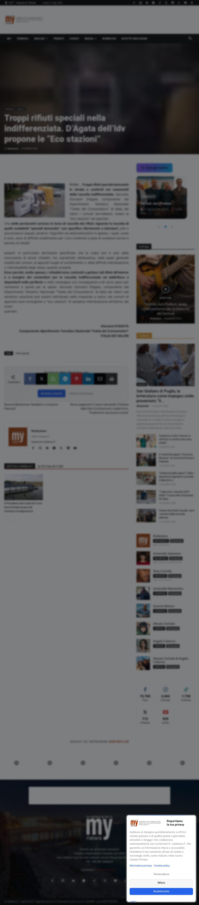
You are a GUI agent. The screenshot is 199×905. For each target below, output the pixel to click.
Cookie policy (162, 865)
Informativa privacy (141, 865)
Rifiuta (161, 882)
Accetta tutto (161, 891)
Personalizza (161, 874)
